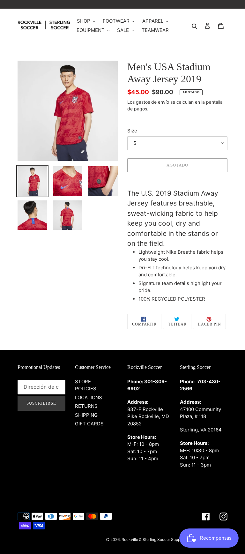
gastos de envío (152, 102)
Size (132, 131)
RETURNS (86, 406)
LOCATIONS (88, 397)
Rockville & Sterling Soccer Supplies (154, 539)
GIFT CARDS (89, 424)
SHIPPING (86, 415)
